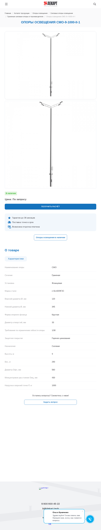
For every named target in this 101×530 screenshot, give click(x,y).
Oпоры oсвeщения (39, 13)
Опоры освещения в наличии (50, 237)
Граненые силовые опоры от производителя (25, 17)
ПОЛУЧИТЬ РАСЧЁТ (50, 206)
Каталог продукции (21, 13)
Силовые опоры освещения (61, 13)
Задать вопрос (50, 402)
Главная (8, 13)
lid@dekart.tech (50, 508)
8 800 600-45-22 (50, 504)
